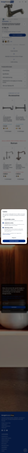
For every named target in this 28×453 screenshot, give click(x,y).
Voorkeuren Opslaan (14, 241)
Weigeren (14, 237)
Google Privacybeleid (6, 234)
